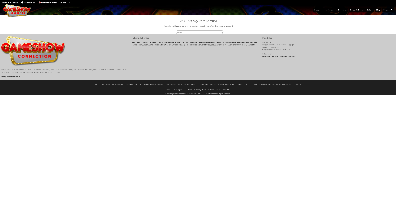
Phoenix (207, 45)
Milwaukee (193, 45)
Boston (167, 42)
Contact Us (388, 10)
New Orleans (166, 45)
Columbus (193, 42)
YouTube (274, 56)
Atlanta (240, 42)
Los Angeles (216, 45)
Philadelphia (175, 42)
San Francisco (234, 45)
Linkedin (291, 56)
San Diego (244, 45)
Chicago (175, 45)
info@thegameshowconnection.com (55, 2)
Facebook (266, 56)
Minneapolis (183, 45)
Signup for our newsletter (11, 76)
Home (316, 10)
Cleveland (202, 42)
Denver (200, 45)
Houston (157, 45)
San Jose (225, 45)
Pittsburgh (184, 42)
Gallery (370, 10)
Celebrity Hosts (356, 10)
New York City (137, 42)
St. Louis (225, 42)
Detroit (218, 42)
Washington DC (157, 42)
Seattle (252, 45)
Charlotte (247, 42)
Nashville (232, 42)
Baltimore (147, 42)
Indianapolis (210, 42)
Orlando (254, 42)
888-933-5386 (29, 2)
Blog (378, 10)
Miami (140, 45)
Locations (342, 10)
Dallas (145, 45)
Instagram (283, 56)
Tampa (134, 45)
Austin (150, 45)
